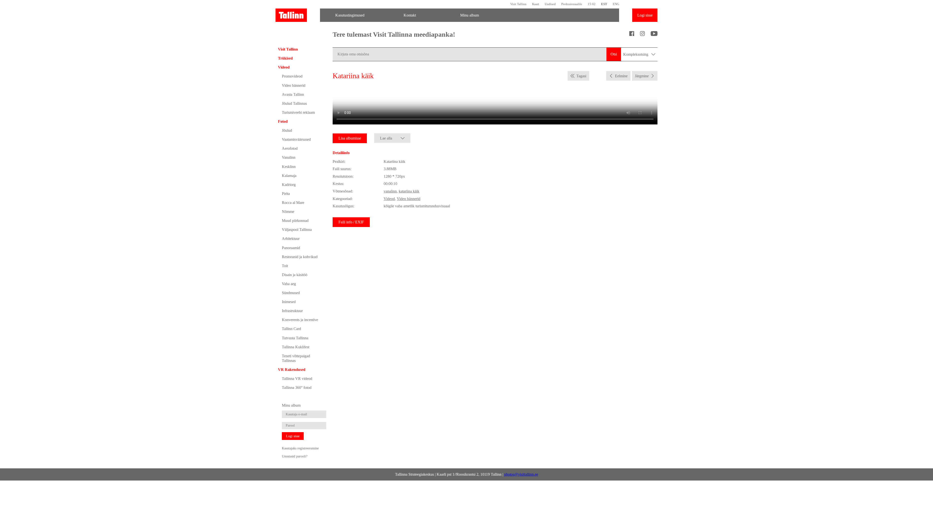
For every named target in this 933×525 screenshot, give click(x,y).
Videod (284, 67)
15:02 (592, 4)
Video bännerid (293, 85)
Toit (285, 266)
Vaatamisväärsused (296, 139)
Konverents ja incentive (300, 320)
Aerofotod (290, 148)
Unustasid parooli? (294, 456)
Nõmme (288, 212)
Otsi (614, 54)
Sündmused (291, 293)
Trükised (285, 58)
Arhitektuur (291, 238)
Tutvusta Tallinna (295, 338)
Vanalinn (288, 157)
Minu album (469, 15)
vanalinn (390, 191)
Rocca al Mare (293, 203)
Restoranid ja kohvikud (300, 257)
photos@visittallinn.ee (521, 474)
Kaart (535, 4)
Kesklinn (289, 167)
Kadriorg (289, 185)
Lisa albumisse (349, 138)
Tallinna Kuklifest (295, 347)
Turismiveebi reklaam (298, 112)
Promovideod (292, 76)
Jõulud (287, 130)
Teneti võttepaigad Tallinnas (296, 358)
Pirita (286, 194)
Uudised (550, 4)
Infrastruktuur (292, 311)
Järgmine (642, 76)
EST (604, 4)
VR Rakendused (291, 370)
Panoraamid (291, 248)
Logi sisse (645, 15)
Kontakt (410, 15)
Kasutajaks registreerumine (300, 448)
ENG (616, 4)
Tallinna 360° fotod (296, 387)
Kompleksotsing (636, 54)
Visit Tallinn (518, 4)
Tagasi (581, 76)
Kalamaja (289, 176)
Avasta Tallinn (293, 94)
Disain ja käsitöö (294, 275)
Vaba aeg (289, 284)
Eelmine (621, 76)
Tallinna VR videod (297, 378)
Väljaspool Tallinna (297, 230)
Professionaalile (571, 4)
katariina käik (409, 191)
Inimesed (289, 302)
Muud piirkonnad (295, 221)
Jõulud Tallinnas (294, 103)
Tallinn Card (291, 329)
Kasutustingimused (349, 15)
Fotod (283, 121)
